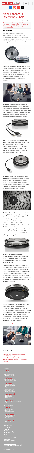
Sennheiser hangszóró (9, 26)
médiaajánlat (7, 439)
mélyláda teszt (8, 388)
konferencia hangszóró (9, 27)
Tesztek (6, 369)
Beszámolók (9, 432)
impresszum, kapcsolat (10, 437)
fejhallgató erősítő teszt (10, 397)
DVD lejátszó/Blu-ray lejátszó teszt (13, 401)
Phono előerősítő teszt (10, 375)
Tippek (6, 429)
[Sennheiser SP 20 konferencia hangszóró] (17, 54)
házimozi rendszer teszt (10, 380)
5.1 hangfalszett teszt (10, 384)
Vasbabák (5, 361)
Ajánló (7, 428)
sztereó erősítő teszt (10, 371)
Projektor (10, 414)
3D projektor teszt (9, 416)
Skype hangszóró (21, 26)
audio (12, 23)
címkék (5, 435)
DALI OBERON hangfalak (10, 356)
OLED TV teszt (8, 425)
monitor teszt (8, 424)
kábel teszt (7, 410)
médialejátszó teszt (9, 402)
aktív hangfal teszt (9, 390)
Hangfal (9, 383)
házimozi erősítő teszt (10, 379)
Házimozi (9, 378)
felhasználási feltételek (10, 440)
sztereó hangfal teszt (10, 385)
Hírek (6, 431)
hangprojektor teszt (9, 389)
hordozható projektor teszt (11, 417)
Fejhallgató (10, 394)
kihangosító (6, 24)
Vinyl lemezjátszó (9, 405)
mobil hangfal (24, 24)
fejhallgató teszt (8, 395)
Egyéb (8, 408)
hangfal (24, 23)
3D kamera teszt (9, 409)
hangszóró (18, 23)
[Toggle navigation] (26, 3)
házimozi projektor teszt (10, 415)
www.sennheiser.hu (8, 323)
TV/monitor (10, 420)
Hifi (7, 370)
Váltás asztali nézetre (8, 449)
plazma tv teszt (8, 422)
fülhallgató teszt (8, 396)
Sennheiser (6, 23)
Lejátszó (9, 400)
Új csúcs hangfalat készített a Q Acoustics (15, 359)
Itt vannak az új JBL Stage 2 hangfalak (14, 354)
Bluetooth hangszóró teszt (11, 386)
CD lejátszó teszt (9, 404)
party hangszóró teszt (10, 391)
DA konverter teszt (9, 374)
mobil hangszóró (15, 24)
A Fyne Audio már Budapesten (11, 358)
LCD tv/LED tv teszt (9, 421)
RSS (5, 436)
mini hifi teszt (8, 373)
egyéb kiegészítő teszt (10, 411)
